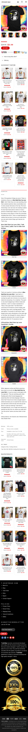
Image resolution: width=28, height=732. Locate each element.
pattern (3, 211)
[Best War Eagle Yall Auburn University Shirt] (7, 536)
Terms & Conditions (8, 614)
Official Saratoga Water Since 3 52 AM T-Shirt (7, 106)
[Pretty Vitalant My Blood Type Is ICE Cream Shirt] (20, 462)
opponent (5, 394)
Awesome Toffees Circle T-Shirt (21, 494)
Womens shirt (22, 449)
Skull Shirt (11, 449)
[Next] (24, 18)
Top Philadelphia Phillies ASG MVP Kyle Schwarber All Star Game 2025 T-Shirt (7, 496)
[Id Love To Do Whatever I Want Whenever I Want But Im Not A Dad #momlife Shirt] (20, 168)
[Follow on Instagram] (5, 637)
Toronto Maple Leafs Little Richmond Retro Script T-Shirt (7, 177)
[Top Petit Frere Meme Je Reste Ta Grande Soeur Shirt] (20, 120)
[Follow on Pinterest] (10, 637)
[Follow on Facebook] (2, 637)
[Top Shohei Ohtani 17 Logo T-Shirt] (7, 512)
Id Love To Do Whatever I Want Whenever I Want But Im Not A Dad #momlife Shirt (20, 178)
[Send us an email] (8, 637)
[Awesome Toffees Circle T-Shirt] (20, 486)
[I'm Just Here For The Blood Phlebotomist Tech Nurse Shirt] (7, 560)
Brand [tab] (2, 194)
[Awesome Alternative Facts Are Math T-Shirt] (20, 536)
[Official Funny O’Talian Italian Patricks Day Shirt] (7, 144)
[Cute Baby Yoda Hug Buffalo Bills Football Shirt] (7, 120)
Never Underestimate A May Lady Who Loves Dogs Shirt (21, 82)
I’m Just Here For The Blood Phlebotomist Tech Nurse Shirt (7, 568)
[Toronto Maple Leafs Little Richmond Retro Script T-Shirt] (7, 168)
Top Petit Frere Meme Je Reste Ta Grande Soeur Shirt (21, 129)
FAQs (4, 593)
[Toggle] (2, 56)
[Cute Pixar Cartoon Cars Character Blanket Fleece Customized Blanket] (20, 144)
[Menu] (26, 2)
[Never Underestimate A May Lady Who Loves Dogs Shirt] (20, 73)
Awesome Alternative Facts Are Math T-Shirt (21, 545)
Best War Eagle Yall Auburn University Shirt (7, 545)
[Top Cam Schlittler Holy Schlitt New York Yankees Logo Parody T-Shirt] (20, 560)
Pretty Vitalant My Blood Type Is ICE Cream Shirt (21, 471)
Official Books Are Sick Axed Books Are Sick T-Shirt (20, 521)
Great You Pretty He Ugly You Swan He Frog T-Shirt (7, 82)
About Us (5, 585)
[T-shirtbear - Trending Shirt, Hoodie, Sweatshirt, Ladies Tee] (6, 2)
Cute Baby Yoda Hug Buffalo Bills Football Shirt (7, 129)
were (2, 311)
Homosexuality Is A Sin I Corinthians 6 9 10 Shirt (7, 471)
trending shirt (16, 449)
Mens (7, 446)
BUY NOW (5, 48)
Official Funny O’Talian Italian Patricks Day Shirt (7, 153)
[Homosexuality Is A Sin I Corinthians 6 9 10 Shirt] (7, 462)
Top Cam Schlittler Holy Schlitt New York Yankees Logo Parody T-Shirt (21, 569)
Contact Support (7, 598)
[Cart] (22, 2)
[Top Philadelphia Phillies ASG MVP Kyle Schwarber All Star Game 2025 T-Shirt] (7, 486)
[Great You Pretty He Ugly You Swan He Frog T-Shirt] (7, 73)
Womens (15, 446)
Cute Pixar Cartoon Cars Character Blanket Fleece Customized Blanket (20, 153)
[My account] (18, 2)
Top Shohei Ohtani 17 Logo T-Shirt (7, 520)
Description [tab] (4, 191)
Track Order (6, 590)
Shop (4, 588)
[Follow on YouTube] (13, 637)
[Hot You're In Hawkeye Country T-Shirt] (20, 97)
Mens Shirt (6, 449)
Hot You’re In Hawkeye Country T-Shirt (20, 106)
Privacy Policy (6, 606)
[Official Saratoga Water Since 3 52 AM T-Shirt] (7, 97)
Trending (11, 446)
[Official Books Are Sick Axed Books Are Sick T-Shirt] (20, 512)
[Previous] (3, 18)
